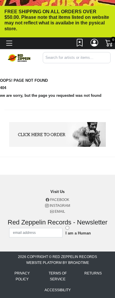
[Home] (19, 57)
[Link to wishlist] (80, 44)
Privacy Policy (22, 276)
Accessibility (58, 290)
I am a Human (78, 233)
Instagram (59, 206)
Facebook (59, 200)
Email (59, 211)
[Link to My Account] (95, 44)
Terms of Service (58, 276)
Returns (93, 273)
